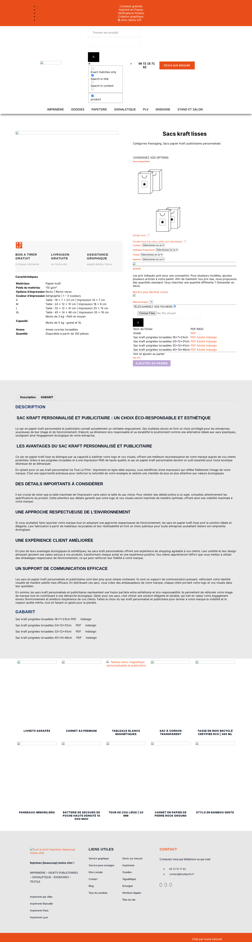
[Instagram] (171, 885)
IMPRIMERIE (55, 109)
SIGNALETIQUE (125, 109)
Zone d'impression (141, 161)
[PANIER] (212, 65)
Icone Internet (213, 939)
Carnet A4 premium (81, 730)
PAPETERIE (99, 109)
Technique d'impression (144, 250)
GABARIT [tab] (47, 397)
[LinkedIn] (166, 885)
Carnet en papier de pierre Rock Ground (171, 814)
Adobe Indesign (207, 337)
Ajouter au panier (152, 363)
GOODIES (77, 109)
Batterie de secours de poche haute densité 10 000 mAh (81, 816)
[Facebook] (161, 885)
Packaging (154, 143)
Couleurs (137, 245)
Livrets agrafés (37, 730)
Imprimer (137, 259)
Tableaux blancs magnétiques (126, 732)
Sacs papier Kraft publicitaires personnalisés (192, 143)
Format (136, 255)
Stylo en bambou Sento (215, 812)
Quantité (137, 269)
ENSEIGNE (163, 109)
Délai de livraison (140, 302)
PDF (193, 333)
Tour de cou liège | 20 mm (126, 814)
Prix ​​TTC (137, 358)
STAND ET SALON (190, 109)
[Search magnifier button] (93, 57)
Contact (168, 849)
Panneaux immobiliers (37, 812)
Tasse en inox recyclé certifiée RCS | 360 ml (215, 732)
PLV (145, 109)
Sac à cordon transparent (171, 732)
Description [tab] (28, 397)
